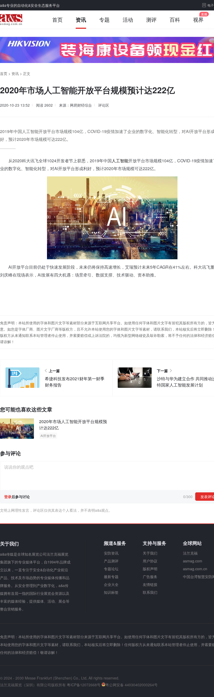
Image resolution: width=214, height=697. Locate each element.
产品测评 (111, 560)
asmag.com (192, 560)
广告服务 (150, 576)
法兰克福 (190, 553)
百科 (175, 19)
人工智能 (120, 161)
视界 (198, 19)
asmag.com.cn (195, 568)
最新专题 (111, 576)
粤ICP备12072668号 (83, 684)
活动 (128, 19)
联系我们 (150, 592)
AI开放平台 (48, 435)
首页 (57, 19)
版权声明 (150, 568)
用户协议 (150, 560)
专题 (104, 19)
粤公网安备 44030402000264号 (131, 684)
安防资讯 (111, 553)
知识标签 (111, 592)
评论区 (103, 105)
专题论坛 (111, 568)
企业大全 (111, 584)
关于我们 (150, 553)
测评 (151, 19)
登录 (7, 496)
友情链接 (150, 584)
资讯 (81, 19)
